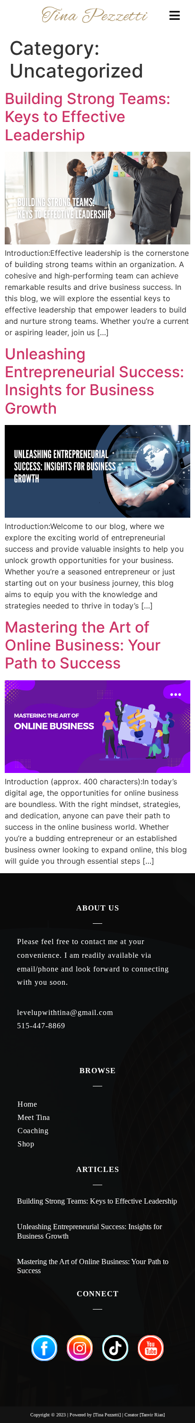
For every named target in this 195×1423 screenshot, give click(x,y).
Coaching (33, 1131)
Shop (26, 1144)
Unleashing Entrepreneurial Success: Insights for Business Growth (94, 381)
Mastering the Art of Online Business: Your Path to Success (82, 645)
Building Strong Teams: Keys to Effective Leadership (87, 116)
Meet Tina (34, 1117)
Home (27, 1104)
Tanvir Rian (152, 1414)
